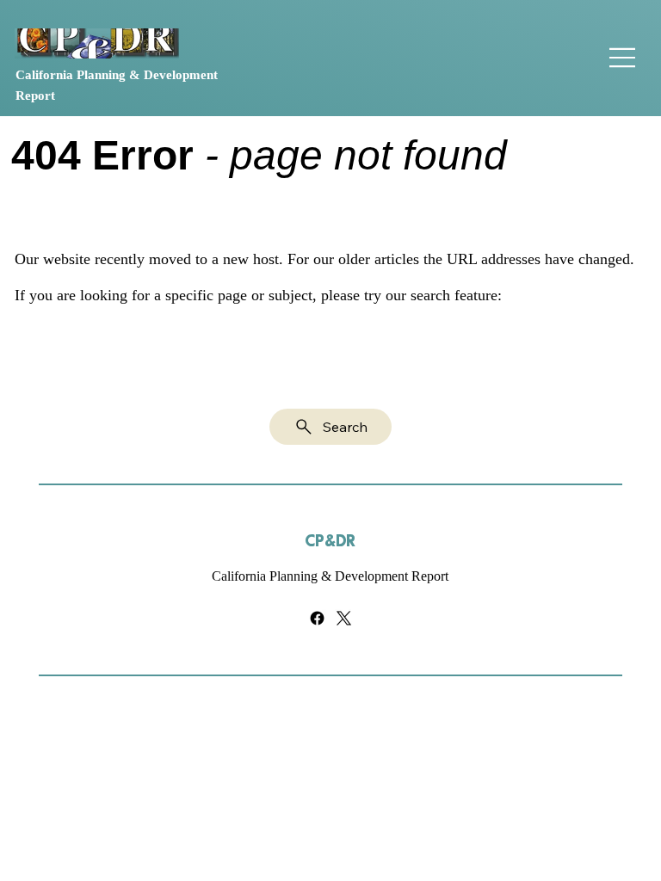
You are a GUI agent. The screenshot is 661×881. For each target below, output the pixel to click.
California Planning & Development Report (330, 576)
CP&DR (330, 541)
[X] (344, 618)
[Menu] (623, 58)
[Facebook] (317, 618)
